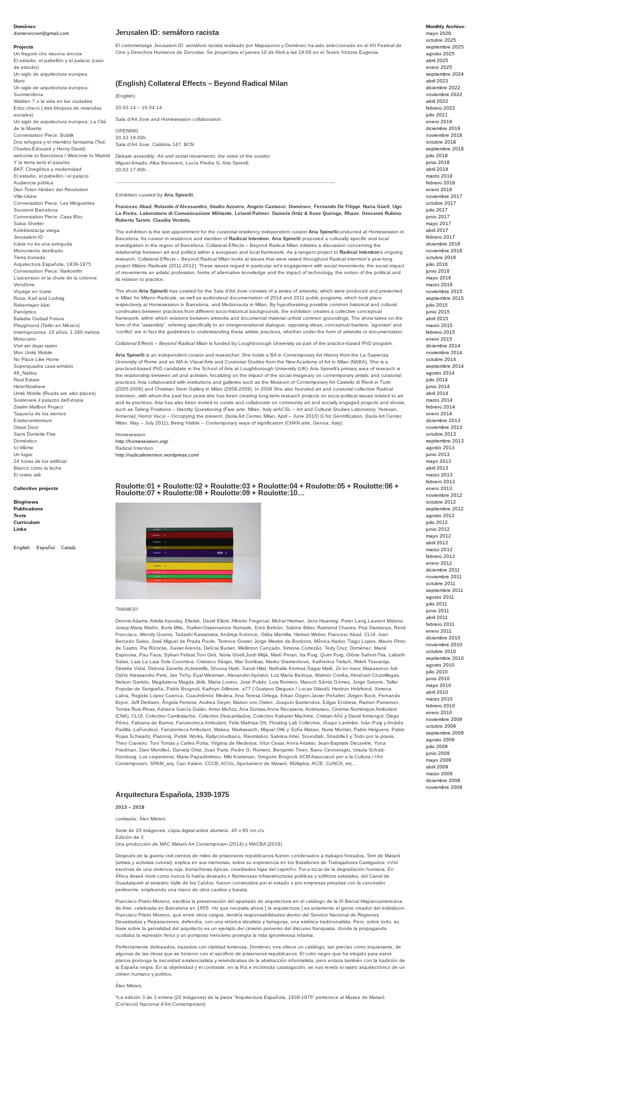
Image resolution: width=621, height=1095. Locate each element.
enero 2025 (439, 67)
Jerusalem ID (28, 237)
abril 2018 (437, 169)
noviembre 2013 (444, 427)
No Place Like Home (36, 359)
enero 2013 (439, 488)
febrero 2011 (440, 624)
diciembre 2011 (443, 569)
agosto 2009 (440, 739)
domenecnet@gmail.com (41, 33)
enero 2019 (439, 121)
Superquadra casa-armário (43, 366)
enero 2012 (439, 563)
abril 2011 (437, 617)
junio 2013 (438, 454)
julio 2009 (437, 746)
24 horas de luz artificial (40, 461)
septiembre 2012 (445, 508)
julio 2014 (437, 379)
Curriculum (27, 522)
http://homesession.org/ (141, 441)
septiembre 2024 (445, 74)
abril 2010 (437, 692)
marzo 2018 (439, 176)
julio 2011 (436, 603)
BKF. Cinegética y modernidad (48, 169)
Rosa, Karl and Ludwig (39, 298)
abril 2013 (437, 468)
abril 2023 (437, 80)
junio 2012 (438, 529)
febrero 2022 (440, 108)
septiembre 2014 (445, 366)
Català (68, 547)
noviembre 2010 (444, 644)
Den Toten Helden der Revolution (51, 189)
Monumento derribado (38, 250)
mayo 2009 (438, 760)
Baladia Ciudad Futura (39, 318)
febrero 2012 (440, 556)
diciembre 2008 (443, 780)
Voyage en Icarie (32, 291)
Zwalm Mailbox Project (38, 406)
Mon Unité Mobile (33, 352)
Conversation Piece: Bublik (44, 135)
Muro (19, 80)
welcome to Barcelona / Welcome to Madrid (62, 155)
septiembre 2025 (445, 46)
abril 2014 (437, 393)
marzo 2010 (439, 699)
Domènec (25, 26)
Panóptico (25, 311)
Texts (20, 515)
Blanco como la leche (38, 468)
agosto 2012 (440, 515)
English (22, 547)
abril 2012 (437, 542)
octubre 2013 (441, 434)
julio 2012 (437, 522)
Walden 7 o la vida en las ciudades (53, 101)
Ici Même (23, 447)
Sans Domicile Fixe (35, 434)
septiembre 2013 (445, 440)
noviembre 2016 (444, 250)
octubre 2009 (441, 726)
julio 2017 (437, 209)
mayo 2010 (438, 685)
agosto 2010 (440, 665)
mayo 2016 (438, 277)
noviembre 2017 (444, 196)
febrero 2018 (440, 182)
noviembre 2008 (444, 787)
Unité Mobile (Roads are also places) (55, 393)
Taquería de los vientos (40, 413)
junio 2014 (438, 386)
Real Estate (27, 379)
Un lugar (23, 454)
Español (45, 547)
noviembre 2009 (444, 719)
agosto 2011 (440, 597)
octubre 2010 (441, 651)
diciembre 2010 (443, 637)
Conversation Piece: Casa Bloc (48, 216)
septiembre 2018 (445, 148)
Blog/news (26, 502)
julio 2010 (437, 671)
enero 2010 (439, 712)
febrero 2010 (440, 705)
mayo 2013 (438, 461)
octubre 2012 (441, 502)
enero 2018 (439, 189)
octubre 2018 (441, 142)
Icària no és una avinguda (43, 243)
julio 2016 (437, 264)
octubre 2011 (441, 583)
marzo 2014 (439, 400)
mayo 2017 (438, 223)
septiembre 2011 (444, 590)
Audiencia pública (33, 182)
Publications (28, 508)
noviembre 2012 (444, 495)
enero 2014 (439, 413)
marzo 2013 (439, 474)
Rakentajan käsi (31, 305)
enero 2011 (439, 631)
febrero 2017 (440, 237)
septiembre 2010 (445, 658)
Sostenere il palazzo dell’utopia (48, 400)
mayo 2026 (438, 33)
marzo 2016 (439, 284)
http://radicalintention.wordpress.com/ (157, 455)
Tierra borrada (29, 257)
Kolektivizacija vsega (37, 230)
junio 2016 (438, 271)
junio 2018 (438, 162)
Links (20, 529)
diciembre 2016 (443, 243)
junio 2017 (438, 216)
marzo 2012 (439, 549)
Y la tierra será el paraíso (42, 162)
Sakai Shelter (29, 223)
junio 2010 (438, 678)
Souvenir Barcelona (36, 209)
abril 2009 (437, 766)
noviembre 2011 (444, 576)
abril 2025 (437, 60)
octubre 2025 (441, 40)
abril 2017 (437, 230)
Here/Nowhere (30, 386)
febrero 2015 (440, 332)
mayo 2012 (438, 536)
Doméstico (25, 440)
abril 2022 (437, 101)
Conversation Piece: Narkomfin (48, 271)
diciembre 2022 (443, 87)
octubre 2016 (441, 257)
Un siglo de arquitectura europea (50, 74)
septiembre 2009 (445, 732)
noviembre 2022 (444, 94)
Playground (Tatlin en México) (47, 325)
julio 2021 (437, 114)
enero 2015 (439, 339)
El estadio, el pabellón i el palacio (51, 176)
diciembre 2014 (443, 345)
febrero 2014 (440, 406)
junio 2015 (438, 311)
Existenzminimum (33, 420)
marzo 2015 (439, 325)
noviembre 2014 (444, 352)
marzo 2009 (439, 773)
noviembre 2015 (444, 291)
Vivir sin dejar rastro (35, 345)
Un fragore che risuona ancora (48, 53)
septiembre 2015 (445, 298)
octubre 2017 (441, 203)
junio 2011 (437, 610)
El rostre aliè (27, 474)
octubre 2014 (441, 359)
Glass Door (26, 427)
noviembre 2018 (444, 135)
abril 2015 (437, 318)
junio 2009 (438, 753)
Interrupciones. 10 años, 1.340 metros (56, 332)
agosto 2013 (440, 447)
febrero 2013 (440, 481)
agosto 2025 (440, 53)
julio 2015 (437, 305)
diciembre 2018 (443, 128)
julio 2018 (437, 155)
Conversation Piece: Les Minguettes (54, 203)
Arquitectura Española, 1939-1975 (52, 264)
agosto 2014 (440, 373)
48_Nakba (25, 373)
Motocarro (25, 339)
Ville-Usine (25, 196)
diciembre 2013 (443, 420)
